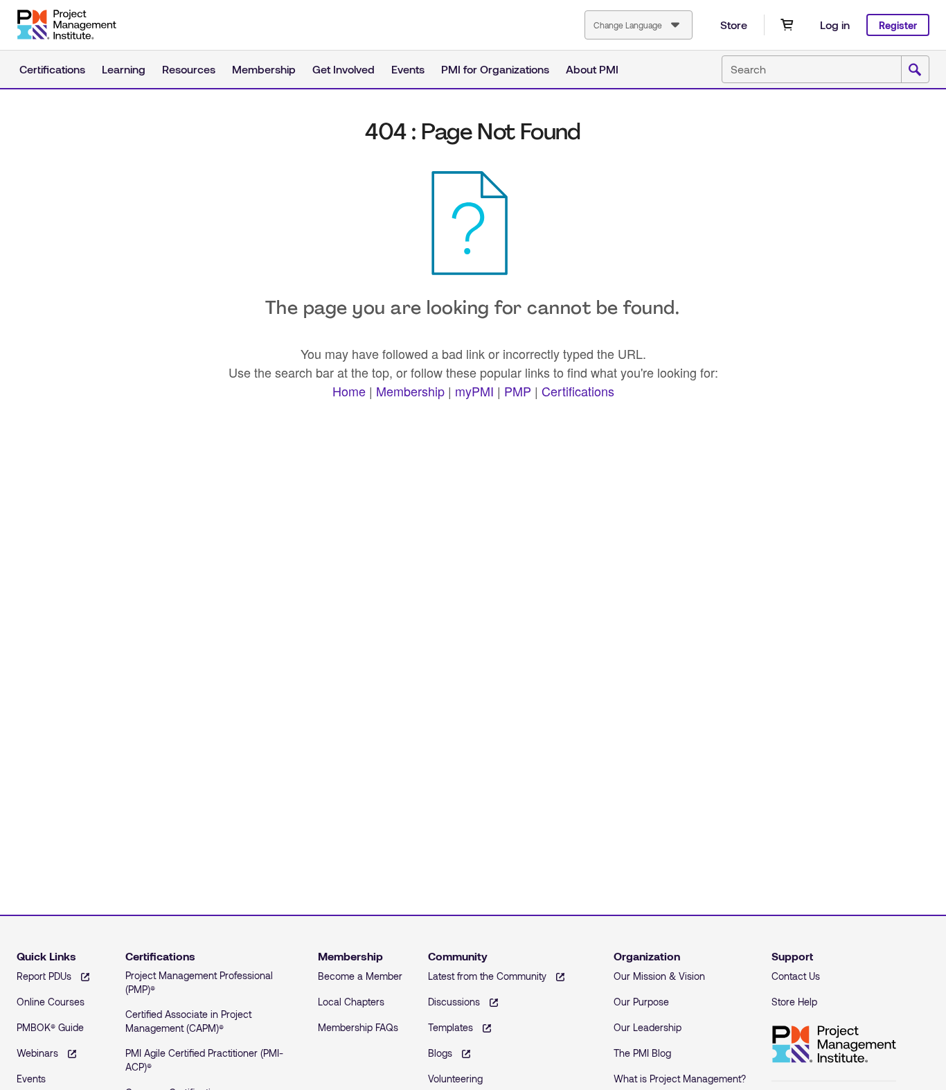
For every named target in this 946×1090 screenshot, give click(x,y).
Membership (264, 69)
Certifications (52, 69)
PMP (517, 391)
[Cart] (787, 25)
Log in (835, 24)
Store (733, 24)
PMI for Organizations (495, 69)
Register (898, 25)
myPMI (474, 391)
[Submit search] (915, 70)
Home (349, 391)
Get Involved (343, 69)
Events (408, 69)
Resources (188, 69)
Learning (123, 69)
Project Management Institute (66, 25)
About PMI (592, 69)
